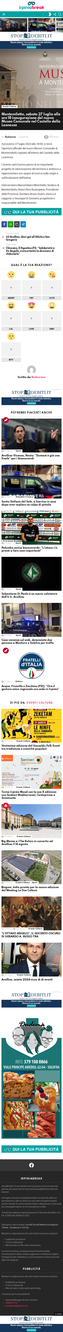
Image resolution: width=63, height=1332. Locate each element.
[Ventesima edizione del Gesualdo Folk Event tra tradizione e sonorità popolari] (31, 726)
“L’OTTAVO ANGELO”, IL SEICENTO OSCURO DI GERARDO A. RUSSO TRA (30, 935)
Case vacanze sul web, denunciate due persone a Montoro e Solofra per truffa (27, 642)
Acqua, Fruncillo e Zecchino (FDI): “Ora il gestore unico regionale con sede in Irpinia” (30, 688)
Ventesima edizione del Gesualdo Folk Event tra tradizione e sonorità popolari (30, 747)
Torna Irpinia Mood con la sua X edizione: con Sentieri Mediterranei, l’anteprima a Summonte (29, 795)
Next (61, 25)
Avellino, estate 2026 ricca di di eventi (27, 979)
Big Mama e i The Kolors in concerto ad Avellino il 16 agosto (27, 843)
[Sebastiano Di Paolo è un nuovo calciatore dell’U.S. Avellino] (31, 574)
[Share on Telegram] (23, 224)
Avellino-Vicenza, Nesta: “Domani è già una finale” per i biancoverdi (13, 27)
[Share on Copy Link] (17, 224)
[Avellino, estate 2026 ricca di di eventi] (31, 960)
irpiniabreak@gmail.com (17, 1306)
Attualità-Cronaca (24, 497)
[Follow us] (55, 14)
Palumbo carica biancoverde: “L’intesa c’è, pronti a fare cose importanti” (29, 549)
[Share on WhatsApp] (10, 224)
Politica (19, 681)
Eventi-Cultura (40, 703)
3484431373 (11, 1303)
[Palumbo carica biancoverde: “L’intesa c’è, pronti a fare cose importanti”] (31, 528)
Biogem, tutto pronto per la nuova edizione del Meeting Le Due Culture (30, 889)
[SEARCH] (60, 14)
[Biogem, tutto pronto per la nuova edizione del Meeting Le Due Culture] (31, 867)
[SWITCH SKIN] (50, 14)
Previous (1, 25)
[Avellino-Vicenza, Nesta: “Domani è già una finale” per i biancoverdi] (31, 435)
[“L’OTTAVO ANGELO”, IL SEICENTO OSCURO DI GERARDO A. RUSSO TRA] (31, 913)
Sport (18, 451)
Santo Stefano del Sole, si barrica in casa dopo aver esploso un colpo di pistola (42, 25)
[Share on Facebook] (4, 224)
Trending (6, 420)
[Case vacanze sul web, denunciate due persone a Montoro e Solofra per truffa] (31, 620)
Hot (6, 806)
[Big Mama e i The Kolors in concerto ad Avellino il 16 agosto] (31, 821)
